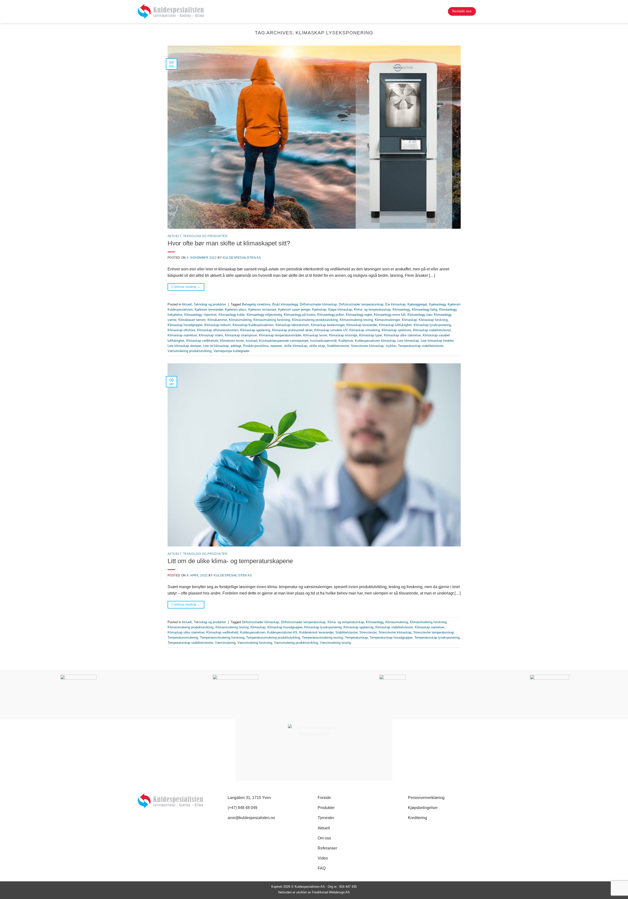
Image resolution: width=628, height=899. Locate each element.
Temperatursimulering (183, 637)
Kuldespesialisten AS (242, 257)
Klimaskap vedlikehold (202, 340)
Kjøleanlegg (437, 304)
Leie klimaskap (408, 340)
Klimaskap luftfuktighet (395, 325)
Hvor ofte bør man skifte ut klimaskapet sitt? (229, 243)
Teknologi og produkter (205, 236)
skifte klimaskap (295, 346)
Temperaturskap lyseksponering (436, 637)
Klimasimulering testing (356, 320)
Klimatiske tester (232, 340)
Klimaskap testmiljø (343, 335)
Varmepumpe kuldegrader (231, 351)
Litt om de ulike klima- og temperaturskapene (230, 561)
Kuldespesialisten (252, 632)
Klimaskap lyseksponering (432, 325)
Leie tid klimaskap (216, 346)
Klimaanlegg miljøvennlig (264, 315)
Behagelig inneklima (256, 304)
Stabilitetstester (338, 346)
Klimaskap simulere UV (330, 330)
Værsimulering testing (335, 643)
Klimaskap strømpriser (241, 335)
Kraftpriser (346, 340)
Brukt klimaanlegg (285, 304)
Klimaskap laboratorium (292, 325)
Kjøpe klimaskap (340, 309)
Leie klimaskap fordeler (437, 340)
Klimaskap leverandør (361, 325)
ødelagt (236, 346)
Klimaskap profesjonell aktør (292, 330)
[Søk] (440, 11)
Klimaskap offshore (181, 330)
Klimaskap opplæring (255, 330)
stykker (391, 346)
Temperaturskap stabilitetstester (420, 346)
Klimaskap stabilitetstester (432, 330)
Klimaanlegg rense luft (390, 315)
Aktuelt (174, 236)
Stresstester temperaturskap (433, 632)
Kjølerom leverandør (209, 309)
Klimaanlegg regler (359, 315)
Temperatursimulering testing (322, 637)
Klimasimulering (240, 320)
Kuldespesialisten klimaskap (375, 340)
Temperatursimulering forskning (222, 637)
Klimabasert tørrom (192, 320)
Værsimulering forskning (254, 643)
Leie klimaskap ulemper (184, 346)
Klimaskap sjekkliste (396, 330)
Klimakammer (217, 320)
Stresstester (368, 632)
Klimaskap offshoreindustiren (217, 330)
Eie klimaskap (395, 304)
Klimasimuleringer (387, 320)
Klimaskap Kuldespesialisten (253, 325)
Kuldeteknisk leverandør (316, 632)
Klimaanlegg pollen (330, 315)
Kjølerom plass (235, 309)
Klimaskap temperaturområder (280, 335)
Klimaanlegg (401, 309)
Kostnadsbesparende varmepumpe (283, 340)
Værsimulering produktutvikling (189, 351)
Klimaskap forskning (433, 320)
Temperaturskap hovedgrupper (391, 637)
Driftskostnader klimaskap (318, 304)
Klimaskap (409, 320)
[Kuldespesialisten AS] (170, 11)
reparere (276, 346)
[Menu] (486, 11)
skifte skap (317, 346)
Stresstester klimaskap (367, 346)
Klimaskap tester (315, 335)
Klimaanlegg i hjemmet (200, 315)
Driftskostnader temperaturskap (361, 304)
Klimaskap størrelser (182, 335)
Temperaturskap (356, 637)
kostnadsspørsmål (323, 340)
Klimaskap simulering (364, 330)
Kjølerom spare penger (294, 309)
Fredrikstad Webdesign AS (331, 892)
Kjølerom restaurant (262, 309)
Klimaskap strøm (211, 335)
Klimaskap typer (370, 335)
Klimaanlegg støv (419, 315)
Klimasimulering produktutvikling (315, 320)
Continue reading (185, 287)
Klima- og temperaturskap (372, 309)
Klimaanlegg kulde (232, 315)
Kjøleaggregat (417, 304)
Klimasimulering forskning (271, 320)
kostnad (251, 340)
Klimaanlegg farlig (424, 309)
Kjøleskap (319, 309)
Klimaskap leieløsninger (327, 325)
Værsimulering (225, 643)
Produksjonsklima (255, 346)
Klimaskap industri (217, 325)
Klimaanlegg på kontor (299, 315)
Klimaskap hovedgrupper (185, 325)
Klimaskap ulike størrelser (402, 335)
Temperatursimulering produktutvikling (273, 637)
